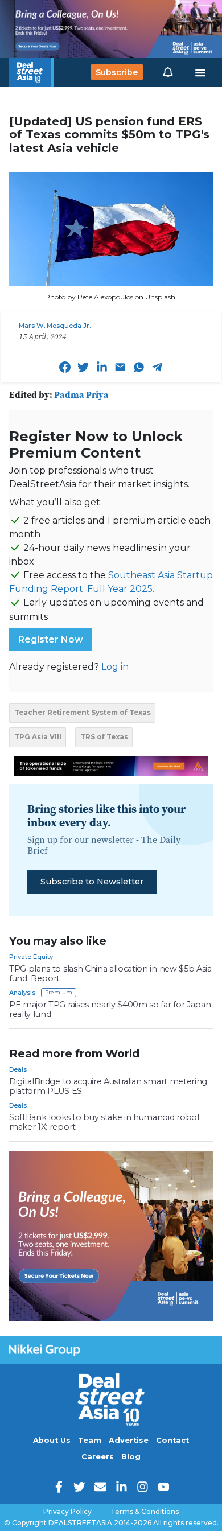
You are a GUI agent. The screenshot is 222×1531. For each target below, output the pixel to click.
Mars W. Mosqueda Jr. (55, 326)
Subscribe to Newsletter (91, 881)
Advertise (129, 1440)
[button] (168, 72)
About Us (52, 1440)
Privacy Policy (67, 1511)
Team (89, 1440)
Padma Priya (81, 394)
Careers (97, 1456)
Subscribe (117, 72)
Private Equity (31, 957)
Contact (172, 1440)
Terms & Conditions (144, 1511)
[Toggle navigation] (200, 72)
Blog (131, 1456)
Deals (18, 1069)
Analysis (22, 993)
